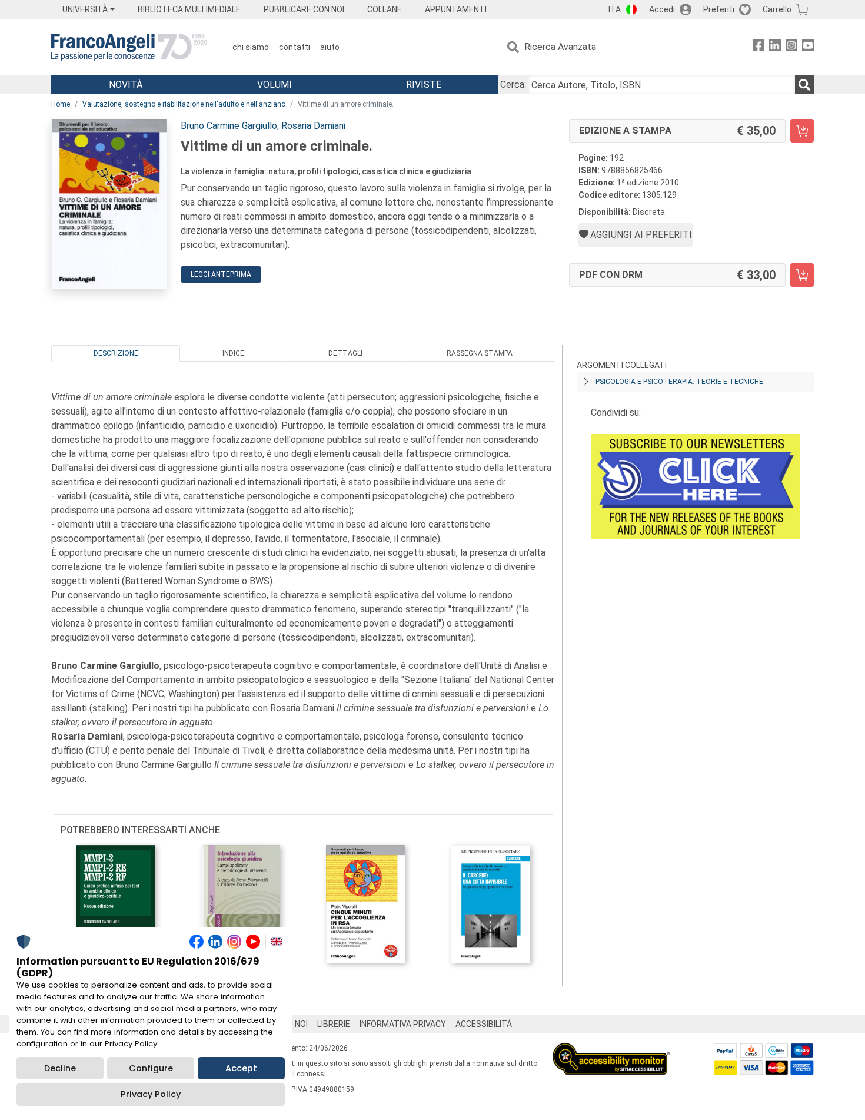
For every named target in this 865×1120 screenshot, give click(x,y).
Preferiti (718, 9)
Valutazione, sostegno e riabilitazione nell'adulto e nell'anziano (183, 104)
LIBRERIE (333, 1024)
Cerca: (513, 84)
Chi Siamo (250, 47)
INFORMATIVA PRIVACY (403, 1024)
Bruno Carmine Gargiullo (229, 125)
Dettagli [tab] (345, 353)
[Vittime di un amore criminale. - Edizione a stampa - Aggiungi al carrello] (802, 131)
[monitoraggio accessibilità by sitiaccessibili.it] (611, 1049)
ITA (614, 9)
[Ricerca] (804, 84)
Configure (151, 1068)
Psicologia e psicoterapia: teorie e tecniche (679, 381)
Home (60, 104)
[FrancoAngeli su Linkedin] (775, 47)
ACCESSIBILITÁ (483, 1024)
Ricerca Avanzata (560, 46)
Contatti (294, 47)
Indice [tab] (233, 353)
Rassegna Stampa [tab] (480, 353)
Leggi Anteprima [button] (221, 274)
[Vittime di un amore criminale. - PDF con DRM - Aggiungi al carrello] (802, 275)
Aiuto (330, 47)
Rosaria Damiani (313, 125)
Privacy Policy (151, 1094)
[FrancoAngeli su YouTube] (808, 47)
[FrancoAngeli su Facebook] (758, 47)
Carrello (777, 9)
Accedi (662, 9)
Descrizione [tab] (116, 353)
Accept (241, 1068)
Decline (60, 1068)
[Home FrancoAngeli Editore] (129, 47)
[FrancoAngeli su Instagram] (791, 47)
